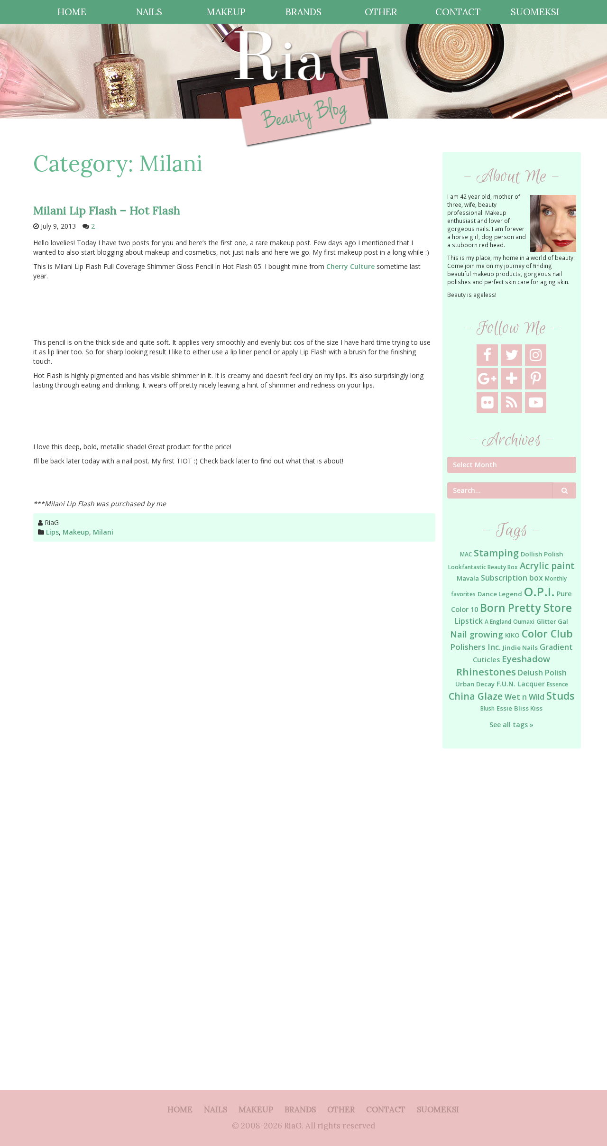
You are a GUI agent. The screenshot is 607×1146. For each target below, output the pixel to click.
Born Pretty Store (526, 608)
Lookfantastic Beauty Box (483, 567)
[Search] (564, 490)
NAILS (149, 12)
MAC (466, 554)
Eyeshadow (526, 659)
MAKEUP (226, 12)
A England (498, 622)
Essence (557, 684)
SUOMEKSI (535, 12)
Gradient (556, 647)
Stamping (496, 552)
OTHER (381, 12)
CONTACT (458, 12)
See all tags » (511, 724)
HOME (71, 12)
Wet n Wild (524, 697)
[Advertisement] (511, 909)
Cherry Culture (350, 266)
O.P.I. (539, 591)
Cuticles (486, 659)
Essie (504, 708)
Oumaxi (523, 622)
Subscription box (512, 578)
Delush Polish (542, 672)
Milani (103, 531)
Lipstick (469, 621)
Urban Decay (475, 684)
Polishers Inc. (475, 646)
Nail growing (476, 634)
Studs (560, 695)
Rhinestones (486, 671)
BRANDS (303, 12)
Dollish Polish (542, 554)
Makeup (76, 531)
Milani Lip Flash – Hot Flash (106, 210)
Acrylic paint (547, 566)
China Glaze (476, 696)
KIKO (512, 635)
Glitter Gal (552, 621)
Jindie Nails (520, 647)
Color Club (547, 633)
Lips (52, 531)
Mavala (468, 578)
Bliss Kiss (528, 708)
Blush (487, 708)
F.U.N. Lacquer (521, 683)
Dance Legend (500, 594)
